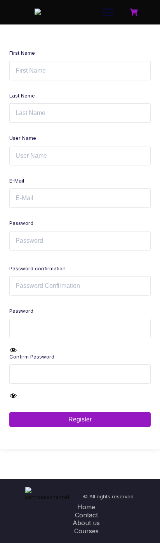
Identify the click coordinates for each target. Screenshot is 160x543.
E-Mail (16, 181)
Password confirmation (37, 268)
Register (80, 419)
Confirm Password (31, 356)
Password (21, 223)
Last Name (22, 95)
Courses (86, 531)
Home (86, 507)
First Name (22, 53)
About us (86, 523)
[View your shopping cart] (135, 12)
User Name (22, 138)
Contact (86, 515)
